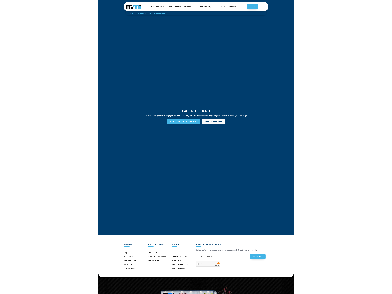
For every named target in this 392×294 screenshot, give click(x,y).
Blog (125, 253)
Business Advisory (204, 7)
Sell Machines (173, 7)
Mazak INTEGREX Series (157, 256)
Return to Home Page (213, 121)
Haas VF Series (153, 253)
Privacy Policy (177, 260)
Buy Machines (156, 7)
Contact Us (128, 264)
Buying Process (129, 268)
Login (252, 7)
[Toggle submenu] (164, 7)
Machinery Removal (179, 268)
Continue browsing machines (183, 121)
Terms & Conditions (179, 256)
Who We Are (128, 256)
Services (220, 7)
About (231, 7)
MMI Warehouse (130, 260)
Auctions (187, 7)
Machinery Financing (180, 264)
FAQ (173, 253)
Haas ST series (153, 260)
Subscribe (257, 256)
